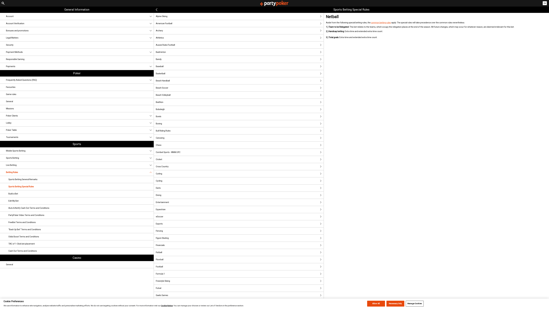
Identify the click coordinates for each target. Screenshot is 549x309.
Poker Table (11, 130)
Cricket (159, 159)
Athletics (160, 38)
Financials (160, 245)
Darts (158, 188)
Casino (77, 258)
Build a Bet (13, 194)
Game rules (11, 94)
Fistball (159, 252)
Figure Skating (162, 238)
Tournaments (12, 137)
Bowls (158, 116)
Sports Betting (12, 158)
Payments (10, 66)
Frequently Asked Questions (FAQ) (21, 80)
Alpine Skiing (161, 16)
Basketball (160, 73)
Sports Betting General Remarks (22, 179)
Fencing (159, 231)
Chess (158, 145)
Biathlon (159, 102)
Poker (77, 73)
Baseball (160, 66)
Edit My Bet (13, 201)
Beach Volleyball (163, 95)
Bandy (159, 59)
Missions (10, 108)
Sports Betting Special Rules (21, 186)
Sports (77, 144)
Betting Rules (12, 172)
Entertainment (162, 202)
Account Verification (15, 23)
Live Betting (11, 165)
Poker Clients (12, 116)
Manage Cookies (414, 304)
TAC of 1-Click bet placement (21, 244)
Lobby (8, 123)
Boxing (159, 123)
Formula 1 (160, 274)
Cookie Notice (167, 306)
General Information (76, 9)
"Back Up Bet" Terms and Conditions (24, 229)
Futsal (158, 288)
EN (545, 3)
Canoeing (160, 138)
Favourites (10, 87)
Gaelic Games (162, 295)
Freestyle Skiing (163, 281)
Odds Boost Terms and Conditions (23, 236)
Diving (158, 195)
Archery (159, 30)
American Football (164, 23)
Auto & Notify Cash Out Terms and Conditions (28, 208)
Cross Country (162, 166)
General (9, 101)
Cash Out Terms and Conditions (22, 251)
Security (9, 45)
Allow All (376, 304)
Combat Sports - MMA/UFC (168, 152)
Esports (159, 224)
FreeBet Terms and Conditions (22, 222)
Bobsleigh (160, 109)
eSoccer (159, 216)
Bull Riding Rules (163, 131)
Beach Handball (163, 81)
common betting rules (381, 22)
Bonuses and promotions (17, 30)
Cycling (159, 181)
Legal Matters (12, 38)
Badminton (161, 52)
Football (159, 267)
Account (10, 16)
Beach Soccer (162, 88)
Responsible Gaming (15, 59)
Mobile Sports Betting (15, 151)
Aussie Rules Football (165, 45)
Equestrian (161, 209)
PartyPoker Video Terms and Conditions (26, 215)
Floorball (159, 259)
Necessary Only (395, 304)
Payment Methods (14, 52)
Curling (159, 174)
